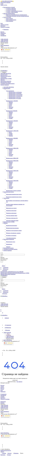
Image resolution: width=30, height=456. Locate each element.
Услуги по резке (7, 17)
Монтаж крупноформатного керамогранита (16, 14)
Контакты (3, 397)
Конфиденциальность (6, 450)
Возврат (2, 402)
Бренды (2, 387)
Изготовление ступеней (9, 7)
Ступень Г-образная (11, 8)
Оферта (2, 451)
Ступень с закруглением (12, 12)
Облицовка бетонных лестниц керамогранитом (17, 16)
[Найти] (2, 261)
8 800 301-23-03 (4, 41)
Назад (8, 333)
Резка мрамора (9, 21)
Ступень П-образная (11, 9)
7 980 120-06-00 (4, 39)
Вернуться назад (12, 381)
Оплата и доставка (5, 399)
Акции (2, 386)
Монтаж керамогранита (9, 13)
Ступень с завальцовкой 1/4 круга (14, 11)
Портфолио (3, 395)
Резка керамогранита (11, 19)
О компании (3, 394)
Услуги (2, 389)
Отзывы (2, 396)
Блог (2, 390)
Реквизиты (6, 29)
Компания (3, 391)
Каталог (2, 385)
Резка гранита (9, 18)
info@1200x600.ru (5, 45)
